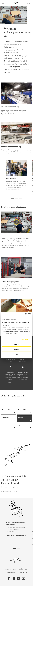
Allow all (16, 344)
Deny (16, 354)
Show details (24, 339)
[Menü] (3, 4)
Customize (15, 349)
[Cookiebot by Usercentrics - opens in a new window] (24, 314)
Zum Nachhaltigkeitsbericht (17, 535)
